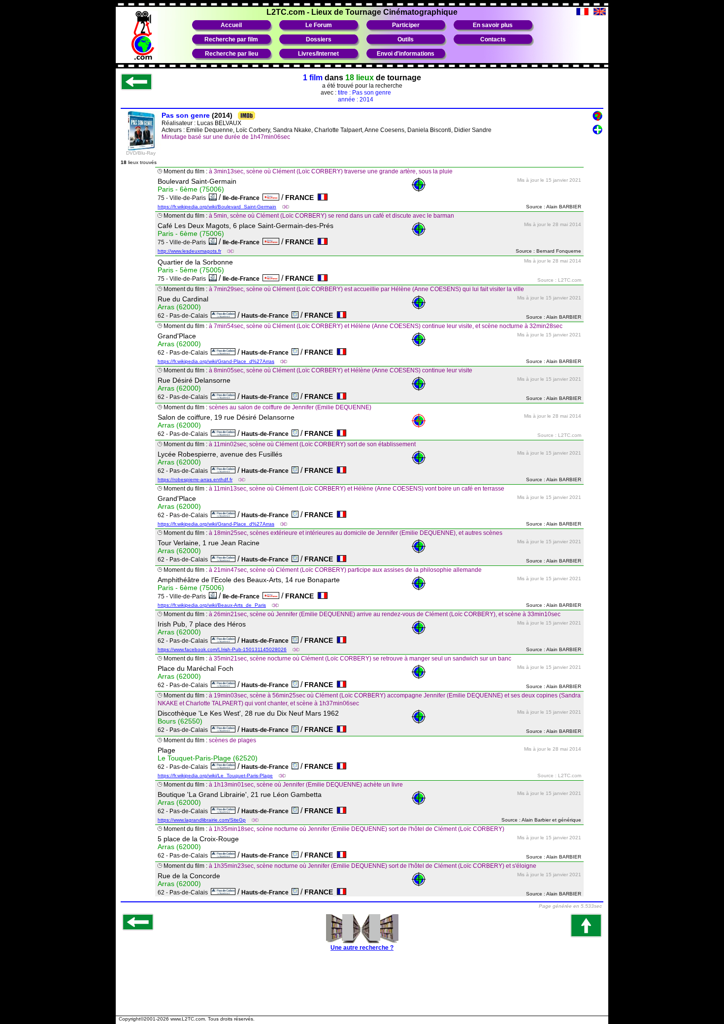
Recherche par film (231, 39)
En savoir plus (493, 25)
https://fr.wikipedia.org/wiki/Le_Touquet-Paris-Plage (215, 775)
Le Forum (318, 25)
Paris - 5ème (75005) (191, 270)
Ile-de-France (243, 198)
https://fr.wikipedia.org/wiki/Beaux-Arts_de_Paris (212, 605)
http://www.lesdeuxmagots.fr (189, 251)
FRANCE (301, 197)
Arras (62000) (179, 307)
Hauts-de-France (266, 315)
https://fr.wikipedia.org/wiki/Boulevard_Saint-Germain (217, 206)
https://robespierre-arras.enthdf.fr (195, 479)
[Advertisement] (362, 988)
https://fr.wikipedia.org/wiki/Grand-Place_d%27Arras (216, 361)
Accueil (231, 25)
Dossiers (318, 39)
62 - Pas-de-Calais (184, 315)
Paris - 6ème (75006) (191, 189)
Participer (406, 25)
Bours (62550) (180, 721)
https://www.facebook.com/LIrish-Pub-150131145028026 (222, 649)
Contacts (493, 39)
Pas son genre (186, 115)
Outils (405, 39)
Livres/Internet (318, 53)
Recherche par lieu (231, 53)
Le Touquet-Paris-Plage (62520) (208, 758)
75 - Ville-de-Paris (183, 198)
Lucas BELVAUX (219, 123)
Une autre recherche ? (362, 947)
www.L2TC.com (187, 1019)
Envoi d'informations (405, 53)
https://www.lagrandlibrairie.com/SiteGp (202, 820)
